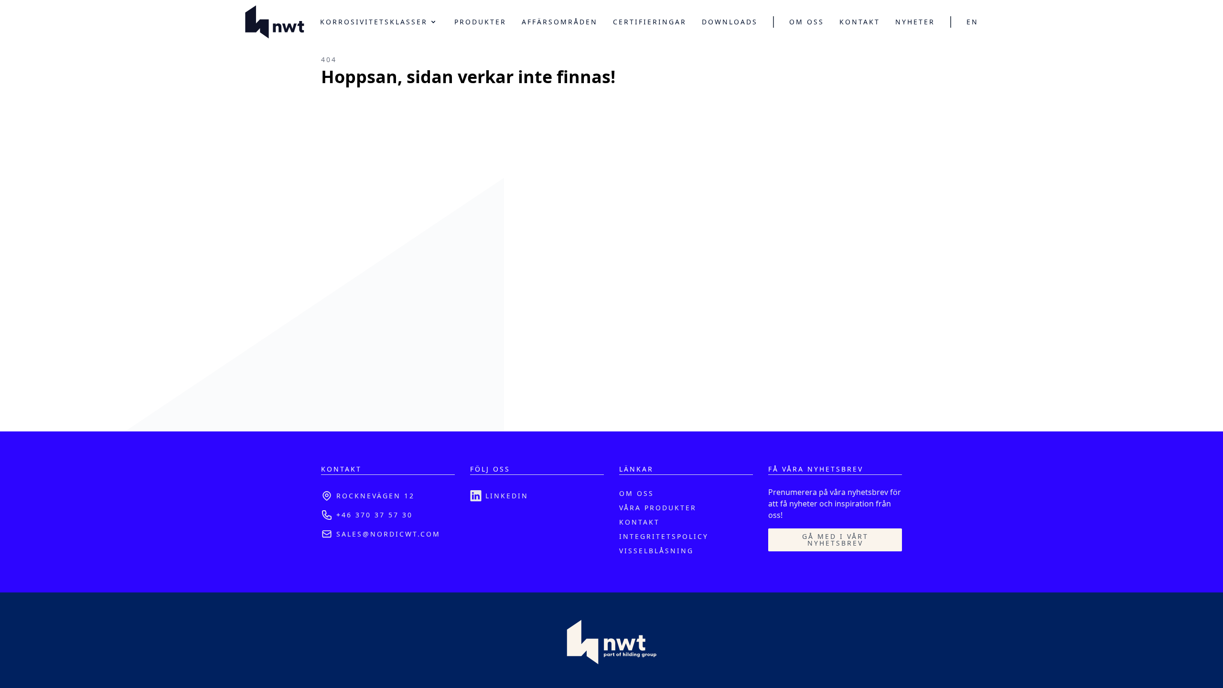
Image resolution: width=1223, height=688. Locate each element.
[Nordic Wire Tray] (275, 22)
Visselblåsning (656, 550)
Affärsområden (560, 22)
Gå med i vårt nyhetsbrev (835, 540)
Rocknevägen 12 (375, 495)
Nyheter (915, 22)
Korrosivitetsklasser (374, 21)
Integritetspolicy (663, 536)
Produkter (480, 22)
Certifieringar (650, 22)
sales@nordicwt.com (388, 533)
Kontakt (859, 22)
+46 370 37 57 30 (374, 514)
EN (972, 22)
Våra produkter (658, 507)
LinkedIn (506, 495)
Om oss (806, 22)
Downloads (730, 22)
